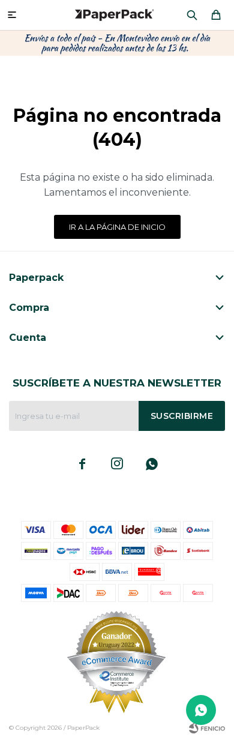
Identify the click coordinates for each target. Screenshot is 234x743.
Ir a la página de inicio (117, 227)
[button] (192, 15)
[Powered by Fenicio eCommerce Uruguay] (207, 728)
